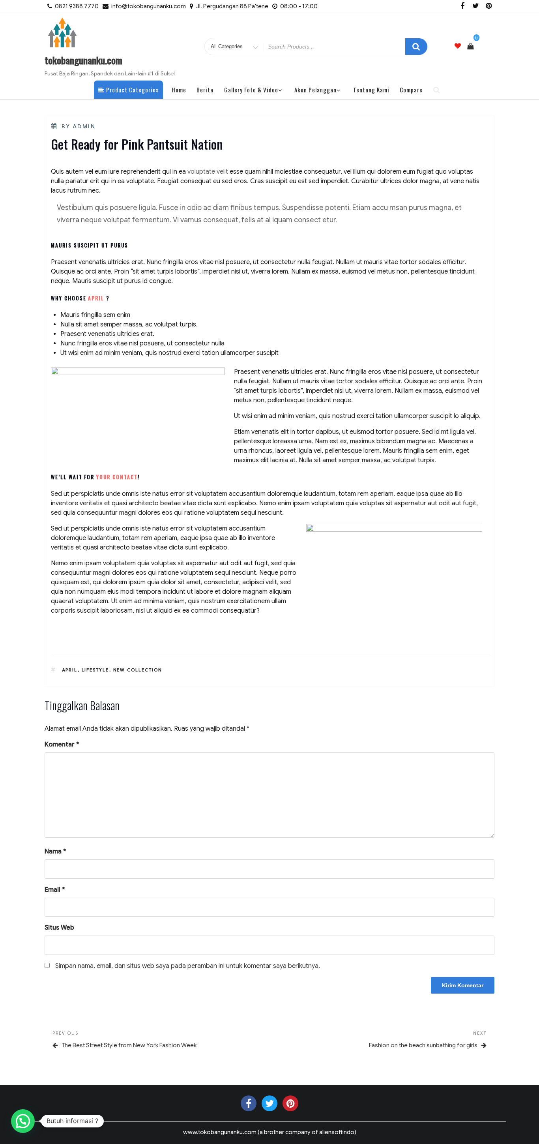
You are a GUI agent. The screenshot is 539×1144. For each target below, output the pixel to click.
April (70, 670)
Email (55, 890)
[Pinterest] (488, 6)
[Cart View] (470, 47)
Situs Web (59, 928)
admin (84, 126)
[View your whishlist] (458, 46)
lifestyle (95, 670)
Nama (55, 851)
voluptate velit (207, 172)
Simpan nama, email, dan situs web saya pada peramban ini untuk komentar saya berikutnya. (187, 966)
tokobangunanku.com (83, 60)
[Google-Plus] (290, 1103)
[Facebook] (462, 6)
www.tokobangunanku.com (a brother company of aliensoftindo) (269, 1132)
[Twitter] (475, 6)
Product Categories (132, 89)
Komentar (62, 744)
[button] (23, 1121)
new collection (138, 670)
